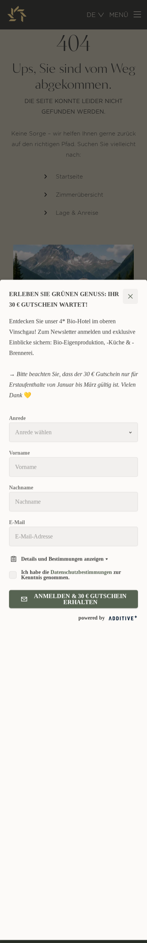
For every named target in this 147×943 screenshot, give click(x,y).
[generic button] (130, 299)
